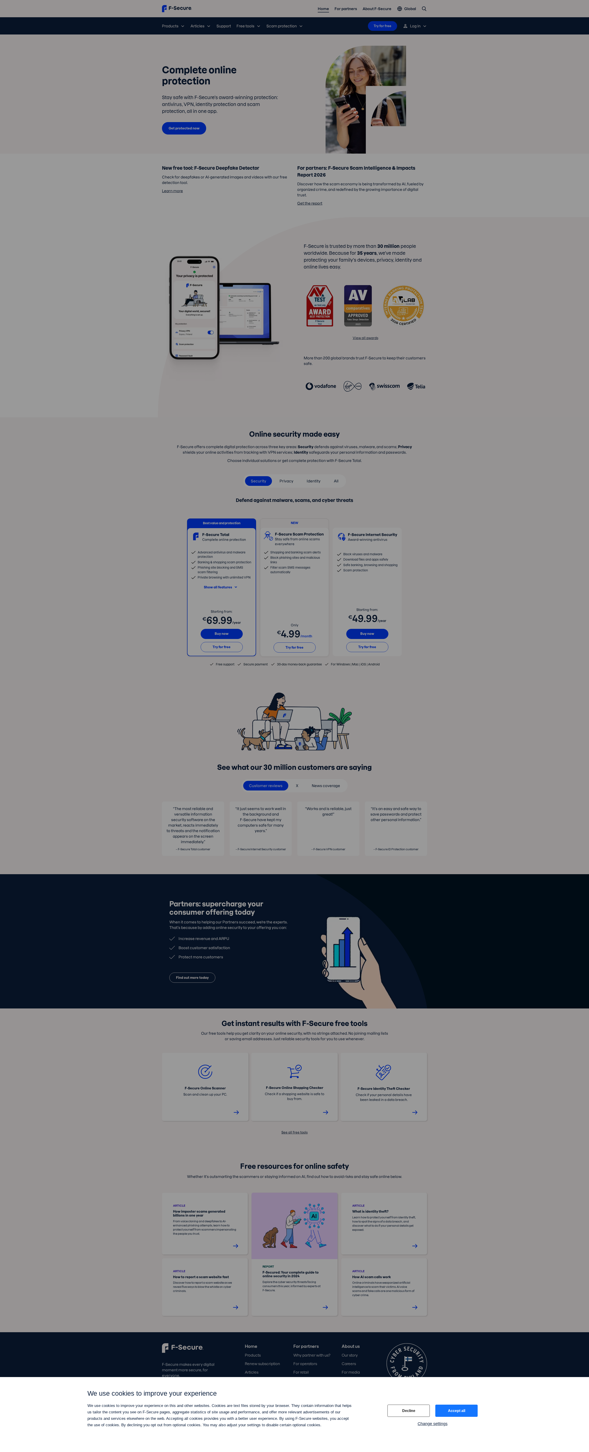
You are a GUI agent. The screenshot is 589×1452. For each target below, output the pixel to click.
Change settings (433, 1423)
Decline (408, 1411)
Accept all (456, 1411)
